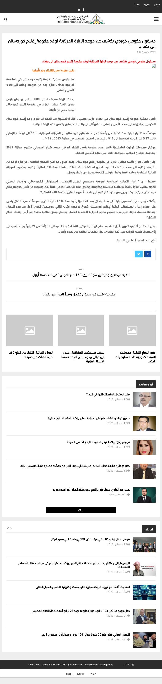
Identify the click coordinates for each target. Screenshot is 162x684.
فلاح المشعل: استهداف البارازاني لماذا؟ (108, 394)
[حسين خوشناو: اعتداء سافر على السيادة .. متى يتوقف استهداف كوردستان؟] (144, 423)
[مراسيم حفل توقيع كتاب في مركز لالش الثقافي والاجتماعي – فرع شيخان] (144, 544)
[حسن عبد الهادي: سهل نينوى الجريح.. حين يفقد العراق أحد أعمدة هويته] (144, 495)
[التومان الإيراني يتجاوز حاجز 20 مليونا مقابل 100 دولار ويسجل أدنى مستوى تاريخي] (144, 640)
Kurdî (137, 4)
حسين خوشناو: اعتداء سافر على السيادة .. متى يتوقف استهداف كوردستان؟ (89, 418)
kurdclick (119, 664)
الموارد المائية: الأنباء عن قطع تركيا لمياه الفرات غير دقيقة (31, 354)
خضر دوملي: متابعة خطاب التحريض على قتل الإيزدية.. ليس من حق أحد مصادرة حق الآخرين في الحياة (75, 465)
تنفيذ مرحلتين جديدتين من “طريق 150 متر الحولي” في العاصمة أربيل (81, 274)
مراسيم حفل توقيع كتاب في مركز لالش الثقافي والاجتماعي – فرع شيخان (90, 539)
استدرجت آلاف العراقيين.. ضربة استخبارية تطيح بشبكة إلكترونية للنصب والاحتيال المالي (83, 586)
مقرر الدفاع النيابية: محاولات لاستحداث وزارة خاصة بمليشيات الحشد (136, 356)
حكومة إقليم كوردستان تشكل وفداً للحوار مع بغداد (79, 293)
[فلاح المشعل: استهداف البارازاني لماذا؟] (144, 399)
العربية (147, 4)
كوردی (157, 4)
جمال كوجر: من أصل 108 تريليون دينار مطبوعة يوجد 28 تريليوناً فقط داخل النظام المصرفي (81, 610)
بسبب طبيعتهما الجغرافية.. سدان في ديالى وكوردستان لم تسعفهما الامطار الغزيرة (82, 356)
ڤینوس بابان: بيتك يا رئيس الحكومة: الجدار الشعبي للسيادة (98, 441)
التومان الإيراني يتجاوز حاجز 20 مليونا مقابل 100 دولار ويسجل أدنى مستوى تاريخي (85, 634)
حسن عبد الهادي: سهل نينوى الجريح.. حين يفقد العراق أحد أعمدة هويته (91, 489)
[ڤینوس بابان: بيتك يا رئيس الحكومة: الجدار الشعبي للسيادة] (144, 447)
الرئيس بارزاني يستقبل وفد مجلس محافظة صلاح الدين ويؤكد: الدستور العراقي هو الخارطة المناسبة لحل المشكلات (74, 565)
